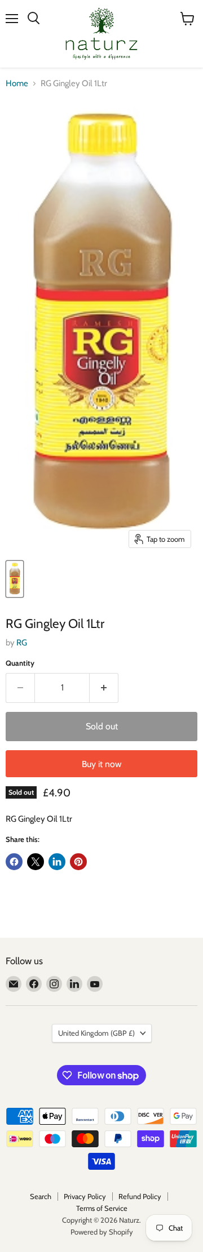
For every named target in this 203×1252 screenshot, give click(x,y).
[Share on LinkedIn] (56, 861)
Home (17, 83)
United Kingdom (96, 1032)
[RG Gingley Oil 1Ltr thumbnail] (14, 579)
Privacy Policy (85, 1196)
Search (40, 1196)
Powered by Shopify (101, 1231)
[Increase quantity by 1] (104, 687)
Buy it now (102, 764)
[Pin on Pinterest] (78, 861)
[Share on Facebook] (14, 861)
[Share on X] (35, 861)
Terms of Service (101, 1208)
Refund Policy (139, 1196)
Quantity (20, 663)
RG (21, 643)
